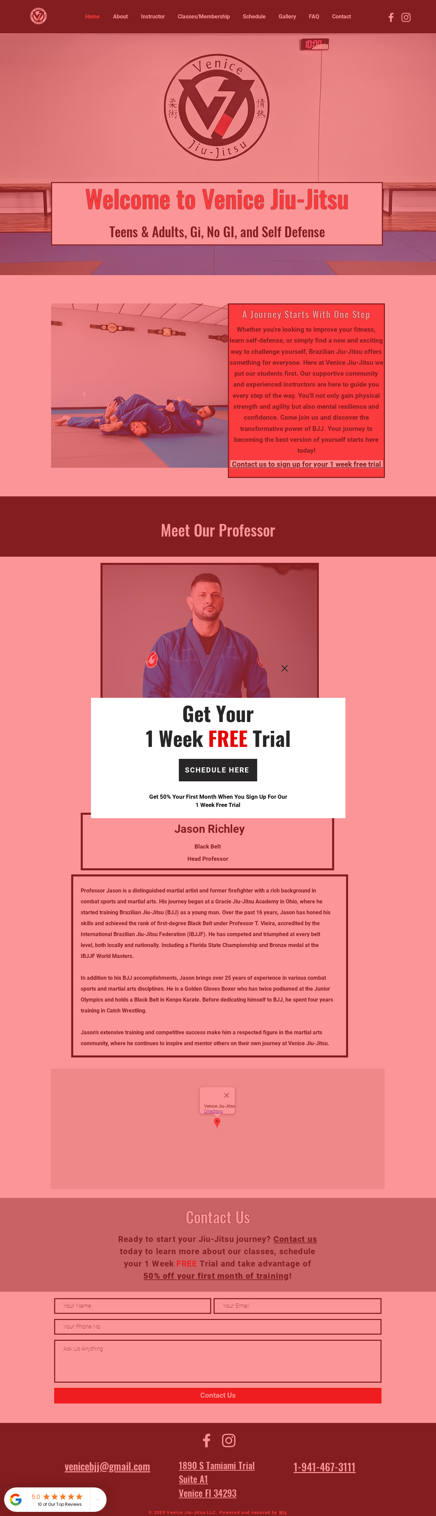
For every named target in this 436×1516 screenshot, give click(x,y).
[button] (284, 668)
